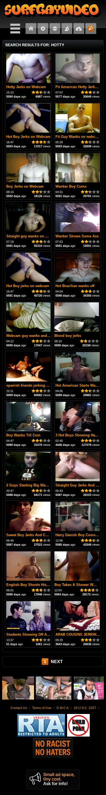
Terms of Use (41, 708)
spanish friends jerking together (33, 385)
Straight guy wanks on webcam (32, 236)
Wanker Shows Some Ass (77, 236)
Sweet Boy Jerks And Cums (29, 535)
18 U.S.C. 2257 (85, 708)
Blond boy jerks (67, 336)
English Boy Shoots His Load (31, 585)
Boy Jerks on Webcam (25, 186)
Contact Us (19, 708)
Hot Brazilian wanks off (74, 286)
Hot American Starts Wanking (80, 385)
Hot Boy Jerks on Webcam (28, 137)
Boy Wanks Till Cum (23, 435)
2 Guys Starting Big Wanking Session (38, 485)
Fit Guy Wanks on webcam (77, 137)
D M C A (62, 708)
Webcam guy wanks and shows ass (36, 336)
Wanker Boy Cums (70, 186)
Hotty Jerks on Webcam (26, 87)
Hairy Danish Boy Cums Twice (80, 535)
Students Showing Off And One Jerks (37, 634)
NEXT (57, 661)
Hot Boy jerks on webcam (27, 286)
